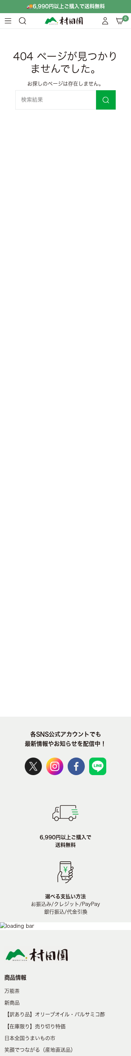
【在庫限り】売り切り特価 (35, 1026)
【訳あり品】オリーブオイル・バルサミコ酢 (54, 1014)
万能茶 (12, 991)
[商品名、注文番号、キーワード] (106, 100)
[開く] (8, 20)
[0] (120, 20)
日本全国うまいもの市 (29, 1038)
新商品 (12, 1002)
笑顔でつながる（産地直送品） (40, 1049)
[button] (23, 20)
